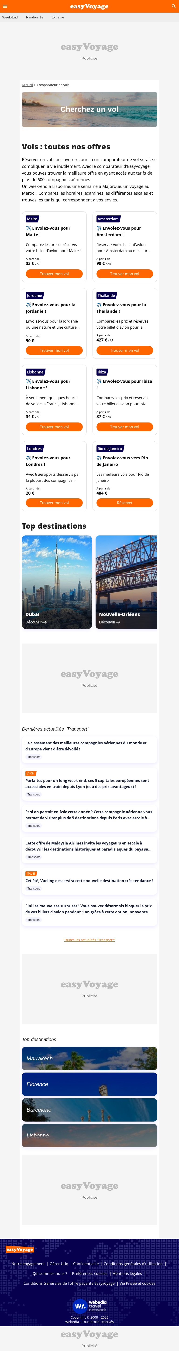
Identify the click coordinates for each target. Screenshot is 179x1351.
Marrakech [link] (40, 1058)
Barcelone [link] (39, 1110)
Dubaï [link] (32, 614)
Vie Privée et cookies (137, 1283)
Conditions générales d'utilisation (133, 1263)
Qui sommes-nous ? (49, 1273)
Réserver (125, 502)
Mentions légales (127, 1273)
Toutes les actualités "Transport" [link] (89, 940)
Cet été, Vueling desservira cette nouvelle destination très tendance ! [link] (89, 880)
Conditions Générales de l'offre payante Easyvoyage (69, 1283)
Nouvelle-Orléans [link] (119, 614)
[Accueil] (89, 6)
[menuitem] (10, 17)
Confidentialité (86, 1263)
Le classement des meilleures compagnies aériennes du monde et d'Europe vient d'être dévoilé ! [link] (86, 746)
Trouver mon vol (54, 273)
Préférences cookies (89, 1273)
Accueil (27, 85)
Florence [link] (37, 1084)
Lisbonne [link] (38, 1135)
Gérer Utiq (59, 1263)
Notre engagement (28, 1263)
